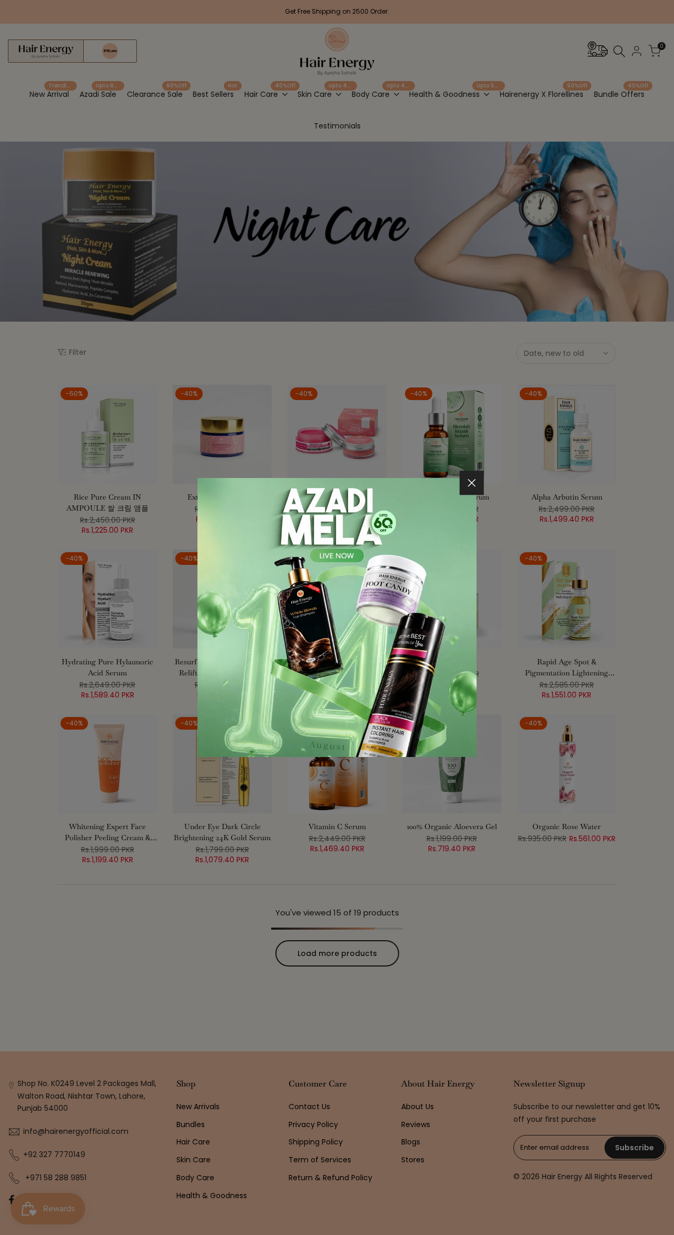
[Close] (472, 483)
